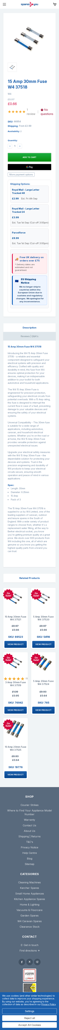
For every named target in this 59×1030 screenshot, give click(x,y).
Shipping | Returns (29, 836)
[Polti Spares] (29, 975)
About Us (29, 830)
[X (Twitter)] (29, 962)
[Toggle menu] (4, 4)
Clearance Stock (29, 926)
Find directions (28, 950)
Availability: (15, 131)
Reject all (29, 1018)
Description (29, 327)
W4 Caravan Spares (29, 921)
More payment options (21, 174)
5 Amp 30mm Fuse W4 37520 (43, 618)
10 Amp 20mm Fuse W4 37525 (15, 748)
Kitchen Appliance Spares (29, 899)
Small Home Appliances (29, 893)
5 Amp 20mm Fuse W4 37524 (43, 682)
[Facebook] (22, 962)
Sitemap (29, 864)
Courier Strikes (30, 805)
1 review (31, 112)
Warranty (29, 819)
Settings (29, 1011)
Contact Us (29, 825)
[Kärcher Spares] (29, 988)
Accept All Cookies (29, 1025)
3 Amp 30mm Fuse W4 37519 (15, 684)
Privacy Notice (29, 847)
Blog (29, 858)
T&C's (29, 841)
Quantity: (13, 140)
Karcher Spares (29, 887)
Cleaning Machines (29, 882)
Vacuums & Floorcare (29, 910)
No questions (47, 112)
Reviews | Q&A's (29, 336)
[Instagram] (37, 962)
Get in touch (31, 945)
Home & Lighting (29, 904)
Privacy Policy (48, 1004)
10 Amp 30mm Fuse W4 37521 (15, 618)
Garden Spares (29, 915)
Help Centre (29, 852)
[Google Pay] (29, 167)
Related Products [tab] (29, 578)
